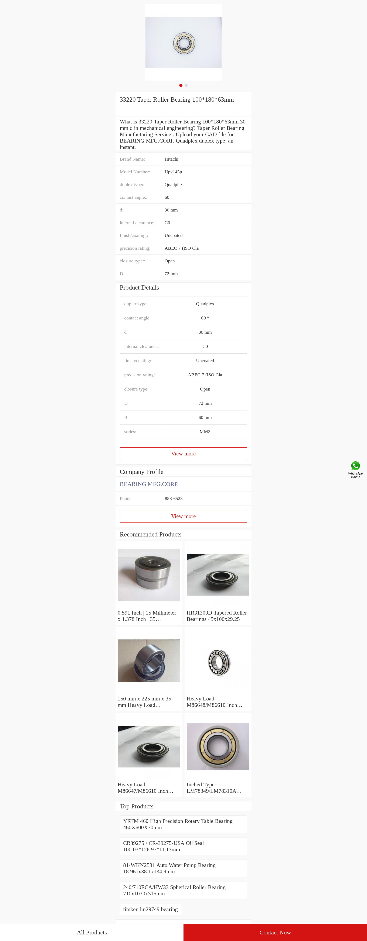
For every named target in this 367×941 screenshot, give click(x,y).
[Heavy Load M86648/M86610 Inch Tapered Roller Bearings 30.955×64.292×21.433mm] (218, 692)
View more (183, 454)
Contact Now (275, 932)
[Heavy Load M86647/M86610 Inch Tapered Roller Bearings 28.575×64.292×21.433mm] (149, 778)
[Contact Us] (356, 470)
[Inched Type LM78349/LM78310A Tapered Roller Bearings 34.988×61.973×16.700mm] (218, 778)
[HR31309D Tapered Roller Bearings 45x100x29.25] (218, 606)
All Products (92, 932)
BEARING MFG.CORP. (149, 484)
